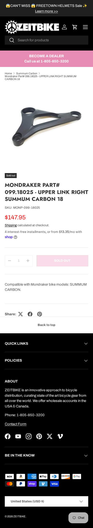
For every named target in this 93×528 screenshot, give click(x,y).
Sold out (62, 260)
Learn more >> (46, 11)
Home (8, 73)
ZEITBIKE (19, 516)
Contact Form (15, 424)
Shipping (11, 225)
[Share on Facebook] (30, 314)
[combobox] (46, 40)
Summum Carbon (26, 73)
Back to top (46, 325)
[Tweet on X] (20, 314)
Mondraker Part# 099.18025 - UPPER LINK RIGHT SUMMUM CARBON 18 (41, 77)
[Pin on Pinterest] (39, 314)
